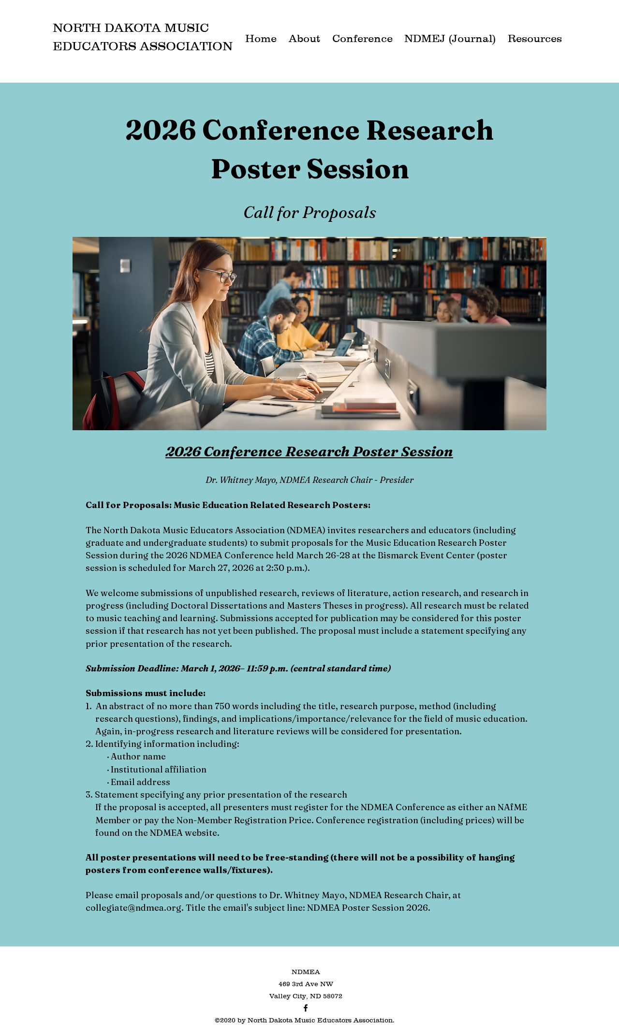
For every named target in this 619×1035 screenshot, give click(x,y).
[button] (304, 36)
